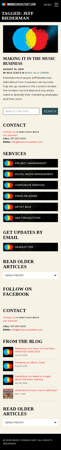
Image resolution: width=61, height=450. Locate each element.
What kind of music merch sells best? (36, 390)
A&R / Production (27, 217)
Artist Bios (23, 206)
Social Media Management (34, 174)
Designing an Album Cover (30, 362)
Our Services (10, 135)
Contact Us (9, 131)
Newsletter (24, 247)
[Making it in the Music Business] (30, 51)
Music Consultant (19, 5)
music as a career (37, 72)
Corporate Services (30, 185)
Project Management (31, 163)
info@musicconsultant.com (27, 141)
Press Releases (26, 196)
